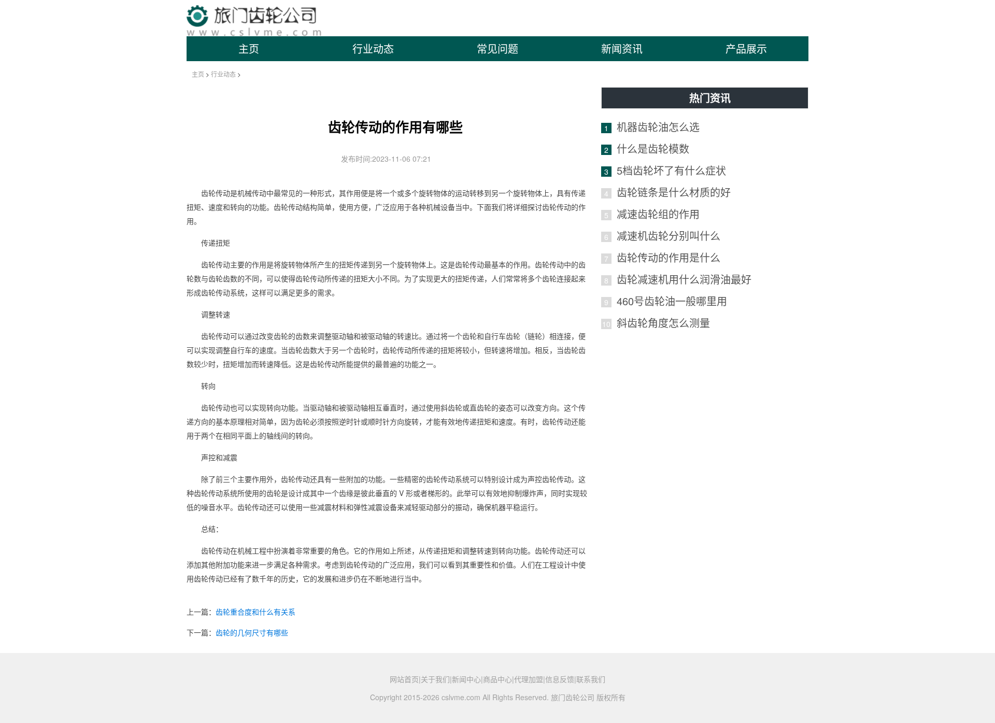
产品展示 (746, 48)
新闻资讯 (622, 48)
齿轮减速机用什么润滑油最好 (684, 279)
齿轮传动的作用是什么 (668, 257)
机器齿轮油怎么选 (658, 126)
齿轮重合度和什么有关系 (255, 611)
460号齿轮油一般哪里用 (672, 300)
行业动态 (373, 48)
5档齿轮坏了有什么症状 (671, 170)
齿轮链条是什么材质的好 (674, 192)
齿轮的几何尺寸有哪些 (252, 632)
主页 (248, 48)
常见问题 (497, 48)
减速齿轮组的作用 (658, 213)
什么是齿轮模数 (653, 148)
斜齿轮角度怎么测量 (663, 322)
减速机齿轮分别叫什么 (668, 235)
